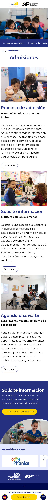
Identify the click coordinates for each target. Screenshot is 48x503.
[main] (24, 255)
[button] (5, 497)
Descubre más (24, 497)
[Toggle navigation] (43, 497)
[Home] (24, 4)
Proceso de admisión (12, 43)
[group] (20, 461)
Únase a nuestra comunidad (19, 411)
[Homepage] (4, 51)
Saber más (9, 165)
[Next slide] (45, 457)
